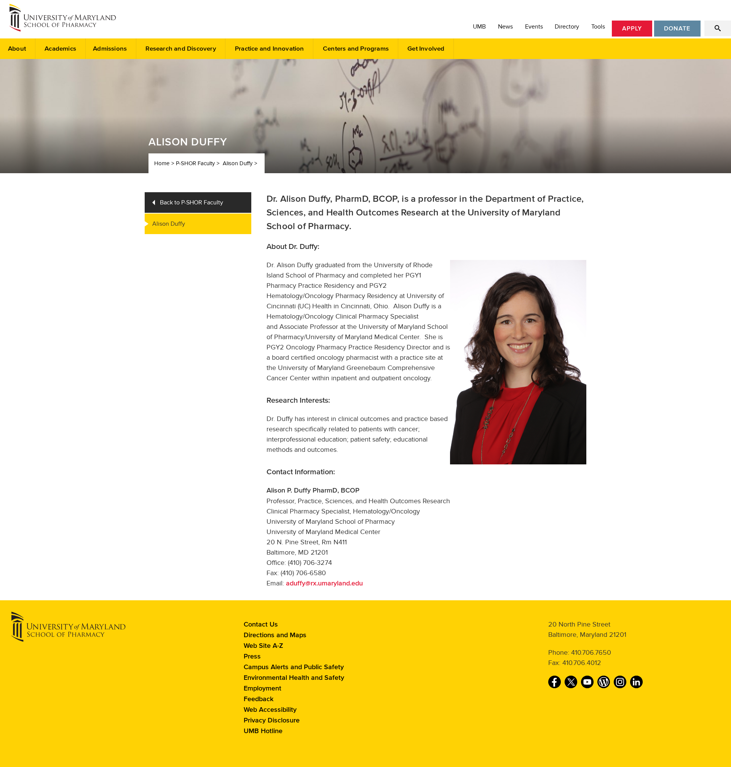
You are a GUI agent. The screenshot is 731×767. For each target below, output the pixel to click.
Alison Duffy (237, 163)
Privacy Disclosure (272, 720)
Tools (598, 26)
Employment (262, 688)
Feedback (258, 699)
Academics (60, 49)
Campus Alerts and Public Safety (294, 667)
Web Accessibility (270, 709)
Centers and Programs (356, 49)
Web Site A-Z (263, 646)
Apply (632, 29)
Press (252, 656)
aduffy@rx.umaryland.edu (324, 583)
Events (534, 26)
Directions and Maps (275, 635)
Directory (567, 26)
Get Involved (425, 49)
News (505, 26)
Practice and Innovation (269, 49)
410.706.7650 (591, 652)
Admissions (110, 49)
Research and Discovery (180, 49)
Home (161, 163)
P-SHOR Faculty (195, 163)
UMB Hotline (263, 731)
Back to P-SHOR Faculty (191, 202)
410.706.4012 (581, 663)
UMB (479, 26)
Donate (677, 29)
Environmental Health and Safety (294, 678)
